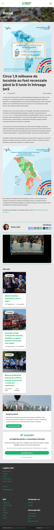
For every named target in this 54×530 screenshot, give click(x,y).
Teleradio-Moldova (8, 115)
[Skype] (50, 228)
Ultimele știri (6, 502)
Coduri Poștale (32, 516)
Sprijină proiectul (8, 489)
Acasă (4, 17)
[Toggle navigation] (3, 3)
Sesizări (5, 476)
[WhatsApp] (38, 228)
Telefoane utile (32, 513)
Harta (29, 518)
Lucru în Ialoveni (7, 479)
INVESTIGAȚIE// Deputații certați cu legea (13, 298)
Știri (9, 17)
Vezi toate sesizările (27, 457)
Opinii (4, 515)
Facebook (30, 502)
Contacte (5, 473)
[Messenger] (32, 228)
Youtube (30, 505)
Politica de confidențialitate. (19, 527)
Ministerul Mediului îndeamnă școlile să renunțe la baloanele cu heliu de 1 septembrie (13, 380)
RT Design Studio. (46, 527)
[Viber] (35, 228)
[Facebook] (29, 228)
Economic (5, 513)
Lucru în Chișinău (7, 481)
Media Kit (5, 486)
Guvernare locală (7, 505)
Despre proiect (7, 471)
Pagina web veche (33, 521)
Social (13, 17)
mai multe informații (14, 426)
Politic (4, 510)
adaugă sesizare (28, 453)
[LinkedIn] (47, 228)
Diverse (10, 275)
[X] (44, 228)
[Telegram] (41, 228)
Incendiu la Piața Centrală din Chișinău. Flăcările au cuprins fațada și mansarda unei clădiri (14, 338)
